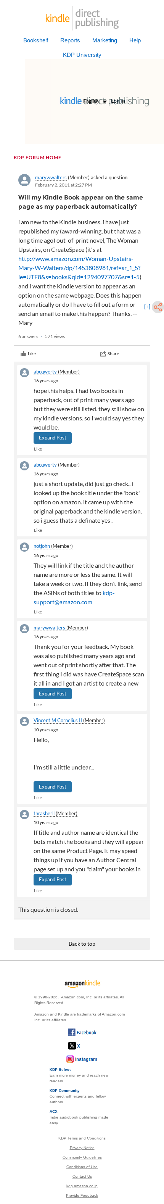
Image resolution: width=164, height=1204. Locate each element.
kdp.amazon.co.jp (82, 1186)
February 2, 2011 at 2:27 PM (63, 185)
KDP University (82, 55)
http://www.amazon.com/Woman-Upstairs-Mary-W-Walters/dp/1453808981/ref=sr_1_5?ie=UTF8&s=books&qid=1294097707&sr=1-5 (79, 267)
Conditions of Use (82, 1167)
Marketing (104, 40)
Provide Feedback (82, 1195)
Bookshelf (35, 40)
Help (135, 40)
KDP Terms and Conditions (82, 1138)
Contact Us (82, 1176)
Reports (70, 40)
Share (113, 353)
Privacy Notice (82, 1148)
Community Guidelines (82, 1157)
